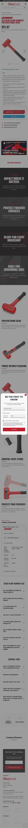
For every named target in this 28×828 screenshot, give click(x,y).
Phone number (6, 413)
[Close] (25, 394)
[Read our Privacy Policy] (24, 423)
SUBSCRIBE (14, 429)
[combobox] (6, 416)
